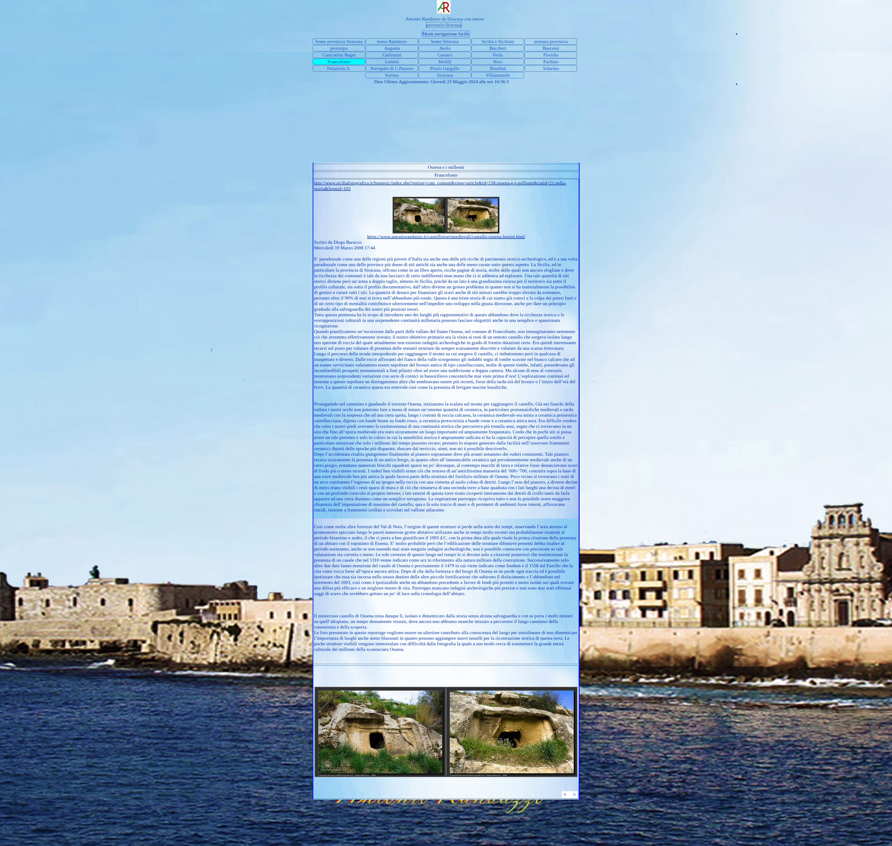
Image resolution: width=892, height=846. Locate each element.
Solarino (551, 68)
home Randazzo (392, 41)
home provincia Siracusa (339, 41)
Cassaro (444, 54)
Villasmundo (498, 75)
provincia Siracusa (443, 24)
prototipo (339, 48)
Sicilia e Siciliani (498, 41)
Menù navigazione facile (445, 33)
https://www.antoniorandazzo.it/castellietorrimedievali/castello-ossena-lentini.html (446, 236)
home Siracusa (445, 41)
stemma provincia (551, 41)
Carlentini (391, 54)
